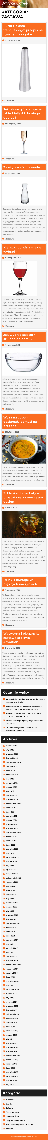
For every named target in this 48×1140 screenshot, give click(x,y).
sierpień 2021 (11, 932)
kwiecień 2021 (12, 948)
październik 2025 (13, 762)
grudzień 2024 (12, 799)
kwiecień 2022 (12, 903)
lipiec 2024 (10, 812)
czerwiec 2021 (12, 940)
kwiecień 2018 (12, 1076)
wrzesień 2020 (12, 969)
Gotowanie (10, 1108)
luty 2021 (10, 952)
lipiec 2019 (10, 1027)
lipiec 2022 (10, 890)
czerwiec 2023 (12, 849)
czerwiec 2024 (12, 816)
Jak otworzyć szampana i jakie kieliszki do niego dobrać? (23, 113)
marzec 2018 (11, 1080)
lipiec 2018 (10, 1068)
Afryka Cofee (15, 3)
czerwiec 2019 (12, 1031)
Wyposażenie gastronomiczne (19, 1124)
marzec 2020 (11, 994)
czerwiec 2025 (12, 775)
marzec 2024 (11, 820)
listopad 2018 (11, 1051)
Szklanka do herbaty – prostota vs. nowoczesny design (23, 497)
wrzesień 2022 (12, 882)
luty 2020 (10, 998)
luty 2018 (10, 1084)
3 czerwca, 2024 (12, 40)
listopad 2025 (12, 758)
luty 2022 (10, 911)
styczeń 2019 (11, 1043)
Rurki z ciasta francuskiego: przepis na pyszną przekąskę (23, 30)
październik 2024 (13, 804)
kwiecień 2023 (12, 857)
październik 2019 (13, 1014)
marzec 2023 (11, 861)
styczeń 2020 (11, 1002)
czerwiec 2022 (12, 894)
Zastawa (9, 100)
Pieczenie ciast (12, 1112)
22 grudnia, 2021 (13, 173)
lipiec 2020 (10, 977)
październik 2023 (13, 832)
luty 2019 (10, 1039)
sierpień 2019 (11, 1022)
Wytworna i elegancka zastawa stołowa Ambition (21, 638)
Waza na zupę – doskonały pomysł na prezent (20, 422)
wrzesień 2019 (12, 1018)
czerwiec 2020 (12, 981)
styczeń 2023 (11, 870)
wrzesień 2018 (12, 1060)
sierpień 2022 (11, 886)
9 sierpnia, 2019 (12, 590)
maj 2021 (10, 944)
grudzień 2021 (12, 915)
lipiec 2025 (10, 770)
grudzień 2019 (12, 1006)
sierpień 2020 (12, 973)
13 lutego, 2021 (12, 432)
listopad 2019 (11, 1010)
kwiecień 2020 (12, 989)
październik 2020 (13, 965)
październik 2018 (13, 1055)
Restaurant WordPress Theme (24, 1137)
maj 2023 (10, 853)
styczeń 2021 (11, 956)
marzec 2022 (11, 907)
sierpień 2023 (11, 841)
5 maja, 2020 (11, 508)
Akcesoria (10, 1100)
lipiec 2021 (10, 936)
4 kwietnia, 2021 (13, 345)
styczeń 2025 (11, 795)
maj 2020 (10, 985)
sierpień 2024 (12, 808)
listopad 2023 (12, 828)
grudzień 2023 (12, 824)
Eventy (9, 1104)
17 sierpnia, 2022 (13, 124)
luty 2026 (10, 750)
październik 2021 (13, 923)
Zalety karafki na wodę (21, 167)
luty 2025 (10, 791)
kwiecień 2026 (12, 746)
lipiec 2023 (10, 845)
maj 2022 (10, 898)
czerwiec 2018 (12, 1072)
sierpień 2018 (11, 1064)
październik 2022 (13, 878)
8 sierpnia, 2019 (12, 648)
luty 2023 (10, 865)
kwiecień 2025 (12, 783)
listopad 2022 (12, 874)
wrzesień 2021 (12, 927)
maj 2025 (10, 779)
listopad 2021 (11, 919)
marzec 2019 (11, 1035)
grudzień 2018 (12, 1047)
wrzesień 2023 (12, 837)
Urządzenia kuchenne (15, 1120)
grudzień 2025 (12, 754)
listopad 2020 (12, 961)
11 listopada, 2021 (13, 258)
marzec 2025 (11, 787)
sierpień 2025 (11, 766)
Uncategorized (12, 1116)
